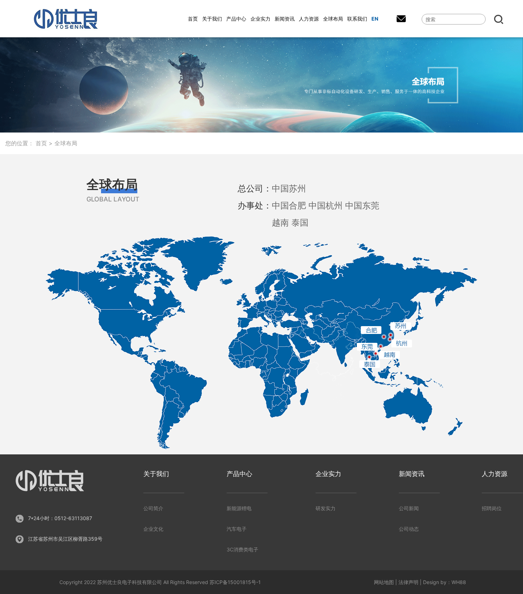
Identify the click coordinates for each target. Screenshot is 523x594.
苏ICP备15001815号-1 (235, 582)
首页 (41, 143)
